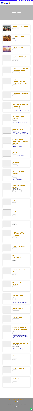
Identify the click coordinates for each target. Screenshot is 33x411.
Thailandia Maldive (19, 356)
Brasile (15, 346)
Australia (15, 38)
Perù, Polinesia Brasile (20, 343)
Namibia (15, 237)
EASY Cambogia (18, 201)
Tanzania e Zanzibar (19, 369)
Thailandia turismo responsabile (19, 257)
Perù (16, 346)
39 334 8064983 (28, 0)
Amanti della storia (18, 189)
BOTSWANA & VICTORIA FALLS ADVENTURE (21, 70)
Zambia (17, 60)
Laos (14, 212)
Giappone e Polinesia (19, 318)
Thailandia (16, 162)
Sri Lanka (15, 95)
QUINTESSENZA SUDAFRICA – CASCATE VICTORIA (20, 141)
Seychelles (15, 274)
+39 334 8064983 (10, 404)
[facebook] (30, 0)
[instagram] (31, 0)
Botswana (15, 60)
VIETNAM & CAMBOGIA (20, 27)
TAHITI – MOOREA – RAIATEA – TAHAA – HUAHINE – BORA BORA (20, 82)
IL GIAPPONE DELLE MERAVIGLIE (19, 117)
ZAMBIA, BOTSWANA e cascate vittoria (20, 58)
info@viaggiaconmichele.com (17, 404)
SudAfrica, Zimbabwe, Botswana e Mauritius (20, 328)
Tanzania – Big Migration (17, 284)
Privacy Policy (17, 399)
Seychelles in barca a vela (20, 271)
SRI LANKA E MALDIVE (20, 94)
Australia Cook (18, 308)
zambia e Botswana (19, 247)
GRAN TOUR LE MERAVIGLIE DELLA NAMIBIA (19, 234)
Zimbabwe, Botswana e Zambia (20, 186)
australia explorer (19, 48)
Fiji (16, 38)
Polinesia (18, 346)
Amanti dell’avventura (15, 188)
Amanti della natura (15, 174)
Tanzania (15, 152)
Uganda (15, 223)
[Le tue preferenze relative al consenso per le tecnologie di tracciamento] (31, 409)
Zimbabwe (18, 72)
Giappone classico (18, 129)
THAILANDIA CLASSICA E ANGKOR (20, 105)
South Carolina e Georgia (18, 172)
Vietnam (18, 28)
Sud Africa (15, 144)
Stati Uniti (16, 379)
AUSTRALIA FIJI (18, 37)
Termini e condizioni (12, 399)
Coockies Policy (22, 399)
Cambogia (15, 28)
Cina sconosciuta (18, 296)
